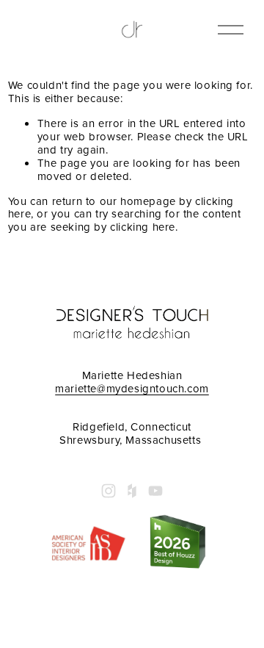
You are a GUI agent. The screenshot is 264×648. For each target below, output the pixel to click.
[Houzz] (132, 490)
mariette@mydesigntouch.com (132, 388)
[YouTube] (155, 490)
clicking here (142, 226)
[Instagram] (108, 490)
